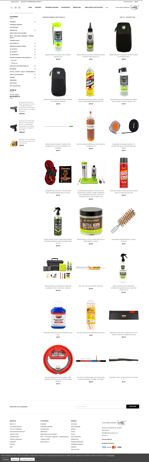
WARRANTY (13, 442)
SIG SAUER (74, 424)
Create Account (128, 2)
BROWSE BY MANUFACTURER (18, 46)
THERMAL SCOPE (14, 40)
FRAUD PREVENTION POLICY (17, 431)
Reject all (15, 459)
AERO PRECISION (75, 426)
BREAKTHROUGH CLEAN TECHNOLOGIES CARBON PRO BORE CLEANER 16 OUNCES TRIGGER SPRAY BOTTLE (58, 241)
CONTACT (12, 444)
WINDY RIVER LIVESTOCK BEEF (94, 7)
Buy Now (58, 49)
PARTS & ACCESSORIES (16, 74)
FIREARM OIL (14, 63)
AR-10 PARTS (13, 52)
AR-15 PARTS (13, 49)
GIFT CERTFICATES (15, 86)
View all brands (75, 449)
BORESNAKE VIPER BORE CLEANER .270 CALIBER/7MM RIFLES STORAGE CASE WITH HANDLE (123, 146)
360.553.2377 (15, 2)
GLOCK (73, 434)
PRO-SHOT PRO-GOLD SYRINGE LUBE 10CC (91, 286)
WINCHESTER (74, 439)
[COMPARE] (70, 27)
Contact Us (105, 435)
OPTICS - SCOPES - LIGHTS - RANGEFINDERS (22, 71)
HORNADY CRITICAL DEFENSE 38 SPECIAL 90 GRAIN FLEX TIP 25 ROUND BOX (27, 141)
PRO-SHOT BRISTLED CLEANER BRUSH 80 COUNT (91, 333)
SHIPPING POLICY (14, 437)
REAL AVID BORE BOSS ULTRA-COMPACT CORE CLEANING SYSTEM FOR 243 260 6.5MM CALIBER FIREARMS (58, 379)
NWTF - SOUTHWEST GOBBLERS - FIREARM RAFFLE (22, 36)
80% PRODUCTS (14, 43)
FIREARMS (38, 7)
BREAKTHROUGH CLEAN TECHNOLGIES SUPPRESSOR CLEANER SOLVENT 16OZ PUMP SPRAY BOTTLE (124, 288)
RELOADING (13, 69)
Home (30, 7)
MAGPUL (73, 429)
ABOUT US (13, 424)
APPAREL (12, 77)
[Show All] (106, 7)
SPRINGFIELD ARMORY (77, 444)
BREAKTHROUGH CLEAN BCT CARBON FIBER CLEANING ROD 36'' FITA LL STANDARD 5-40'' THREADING (58, 146)
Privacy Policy (110, 455)
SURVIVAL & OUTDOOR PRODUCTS (19, 66)
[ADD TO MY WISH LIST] (70, 30)
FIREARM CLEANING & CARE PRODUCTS (20, 57)
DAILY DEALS (13, 83)
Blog (11, 447)
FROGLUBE (14, 60)
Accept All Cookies (27, 459)
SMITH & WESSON (76, 437)
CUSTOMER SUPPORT (16, 426)
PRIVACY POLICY (14, 434)
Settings (6, 459)
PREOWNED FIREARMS (51, 7)
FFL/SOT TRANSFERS (16, 429)
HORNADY (73, 447)
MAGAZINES (13, 80)
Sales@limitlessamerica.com (110, 433)
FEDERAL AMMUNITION (77, 442)
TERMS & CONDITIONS (16, 439)
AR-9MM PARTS (14, 54)
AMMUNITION (77, 7)
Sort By (122, 17)
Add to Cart (58, 45)
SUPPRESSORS (65, 7)
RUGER (73, 431)
